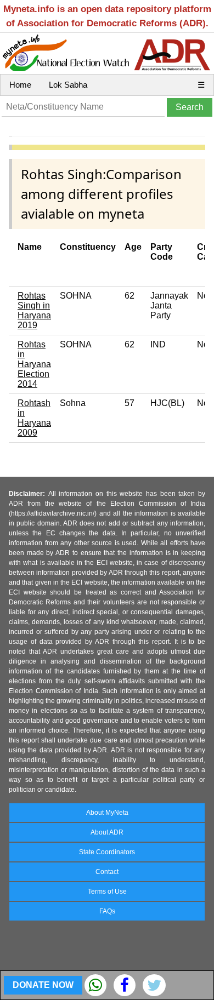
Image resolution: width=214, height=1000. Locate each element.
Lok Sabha (68, 84)
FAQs (107, 911)
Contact (107, 872)
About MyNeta (107, 812)
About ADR (107, 832)
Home (20, 84)
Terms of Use (107, 891)
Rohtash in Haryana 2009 (34, 417)
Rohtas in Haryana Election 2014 (34, 364)
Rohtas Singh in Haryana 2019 (34, 310)
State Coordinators (107, 852)
